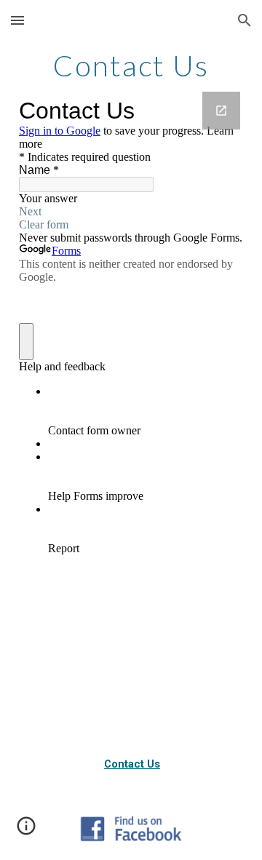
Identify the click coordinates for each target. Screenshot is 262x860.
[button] (17, 20)
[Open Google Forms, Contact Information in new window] (221, 111)
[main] (131, 65)
